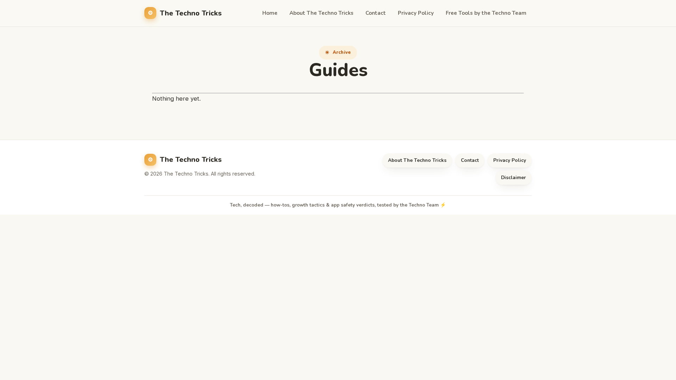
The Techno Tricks (191, 13)
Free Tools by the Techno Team (486, 13)
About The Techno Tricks (321, 13)
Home (269, 13)
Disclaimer (513, 177)
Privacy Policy (416, 13)
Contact (375, 13)
